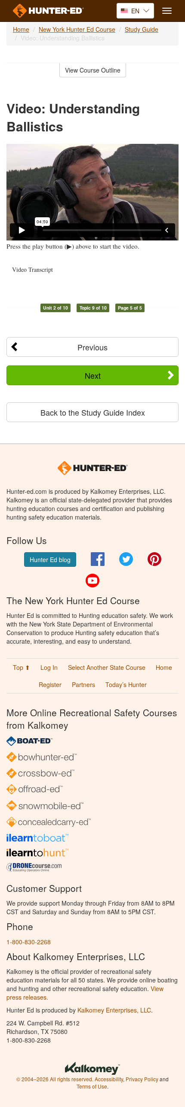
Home (21, 29)
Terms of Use (92, 1086)
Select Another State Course (106, 667)
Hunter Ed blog (50, 559)
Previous (92, 347)
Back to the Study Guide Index (92, 412)
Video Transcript (32, 269)
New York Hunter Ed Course (77, 29)
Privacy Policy (142, 1079)
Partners (83, 684)
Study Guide (141, 29)
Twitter (126, 559)
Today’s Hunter (126, 684)
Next (93, 375)
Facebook (98, 559)
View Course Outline (92, 70)
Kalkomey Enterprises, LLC (114, 1010)
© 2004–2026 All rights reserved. (54, 1079)
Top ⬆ (21, 667)
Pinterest (154, 559)
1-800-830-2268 (28, 941)
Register (50, 684)
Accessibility (109, 1079)
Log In (49, 667)
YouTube (92, 580)
